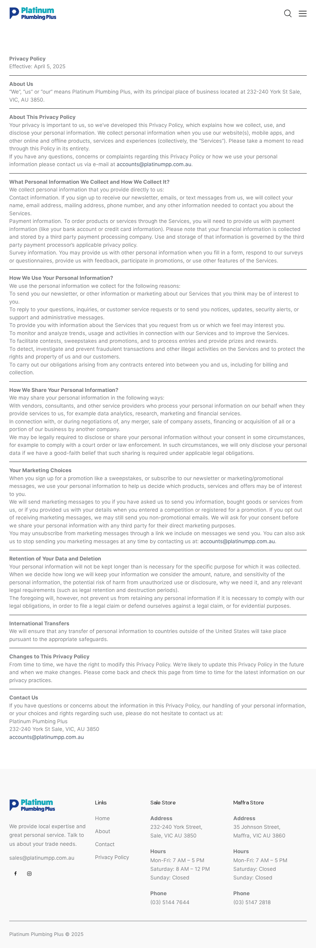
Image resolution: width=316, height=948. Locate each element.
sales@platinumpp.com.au (41, 858)
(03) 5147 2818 (252, 902)
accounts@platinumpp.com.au (154, 164)
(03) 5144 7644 (169, 902)
